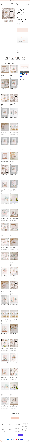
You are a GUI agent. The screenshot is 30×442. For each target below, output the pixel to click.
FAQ (2, 424)
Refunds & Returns (10, 426)
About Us (3, 426)
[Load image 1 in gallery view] (5, 21)
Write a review (15, 417)
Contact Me (3, 427)
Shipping (18, 24)
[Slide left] (2, 21)
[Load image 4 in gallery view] (12, 21)
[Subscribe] (14, 435)
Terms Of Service (10, 427)
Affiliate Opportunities (4, 431)
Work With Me (3, 429)
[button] (1, 4)
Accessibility (10, 431)
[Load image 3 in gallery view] (10, 21)
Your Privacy (10, 429)
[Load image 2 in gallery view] (7, 21)
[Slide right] (14, 21)
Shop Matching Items (22, 31)
